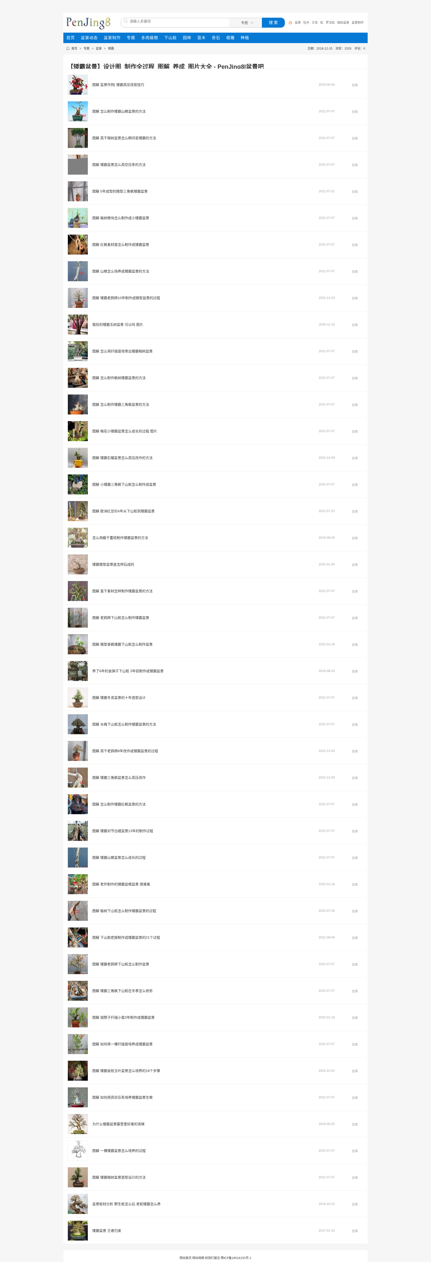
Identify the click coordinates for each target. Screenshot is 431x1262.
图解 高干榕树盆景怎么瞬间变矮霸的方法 (124, 138)
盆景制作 (358, 22)
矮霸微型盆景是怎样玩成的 (113, 564)
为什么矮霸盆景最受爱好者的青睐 (118, 1124)
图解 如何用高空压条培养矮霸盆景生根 (122, 1097)
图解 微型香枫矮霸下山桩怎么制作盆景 (122, 644)
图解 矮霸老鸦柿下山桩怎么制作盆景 (120, 964)
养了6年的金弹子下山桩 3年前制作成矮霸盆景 (128, 671)
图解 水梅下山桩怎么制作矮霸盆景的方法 (124, 724)
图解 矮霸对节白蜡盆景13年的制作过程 (122, 831)
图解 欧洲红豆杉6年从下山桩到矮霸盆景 (123, 511)
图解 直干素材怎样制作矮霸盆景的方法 (122, 591)
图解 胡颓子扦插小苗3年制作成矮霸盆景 (123, 1017)
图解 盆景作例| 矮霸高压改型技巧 (118, 85)
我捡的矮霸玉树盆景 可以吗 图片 (117, 325)
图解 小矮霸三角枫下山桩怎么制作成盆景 (124, 484)
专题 (87, 48)
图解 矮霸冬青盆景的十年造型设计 (119, 698)
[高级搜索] (288, 23)
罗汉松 (330, 22)
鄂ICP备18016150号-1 (236, 1258)
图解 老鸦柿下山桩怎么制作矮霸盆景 (120, 618)
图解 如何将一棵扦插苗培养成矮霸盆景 (122, 1044)
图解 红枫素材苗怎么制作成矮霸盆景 (120, 245)
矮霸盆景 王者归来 (106, 1231)
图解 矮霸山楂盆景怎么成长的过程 (119, 858)
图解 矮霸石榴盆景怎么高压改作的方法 (122, 458)
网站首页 (186, 1258)
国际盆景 (343, 22)
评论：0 (359, 48)
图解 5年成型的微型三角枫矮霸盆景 (120, 191)
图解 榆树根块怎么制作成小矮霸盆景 (120, 218)
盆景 (298, 22)
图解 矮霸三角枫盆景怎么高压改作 (119, 778)
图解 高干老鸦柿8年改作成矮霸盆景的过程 (125, 751)
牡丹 (306, 22)
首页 (74, 48)
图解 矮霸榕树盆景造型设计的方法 (119, 1177)
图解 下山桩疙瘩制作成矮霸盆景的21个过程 (126, 937)
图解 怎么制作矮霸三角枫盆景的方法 (120, 404)
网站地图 (198, 1258)
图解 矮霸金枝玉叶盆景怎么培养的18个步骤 (126, 1071)
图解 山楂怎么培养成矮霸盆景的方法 (120, 271)
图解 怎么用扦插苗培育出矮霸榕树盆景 (122, 351)
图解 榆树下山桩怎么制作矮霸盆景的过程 (124, 911)
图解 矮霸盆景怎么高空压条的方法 (119, 165)
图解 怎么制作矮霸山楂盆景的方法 (119, 111)
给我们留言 (212, 1258)
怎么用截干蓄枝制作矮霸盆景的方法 (120, 538)
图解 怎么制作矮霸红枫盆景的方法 (119, 804)
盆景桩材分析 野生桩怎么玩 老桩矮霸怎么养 (126, 1204)
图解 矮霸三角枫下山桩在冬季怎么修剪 (122, 991)
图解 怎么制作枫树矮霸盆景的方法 (119, 378)
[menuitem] (70, 38)
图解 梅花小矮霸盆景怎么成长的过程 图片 (124, 431)
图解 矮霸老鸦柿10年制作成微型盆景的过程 (126, 298)
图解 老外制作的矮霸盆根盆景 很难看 (121, 884)
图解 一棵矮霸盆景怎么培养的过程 (119, 1151)
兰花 (315, 22)
